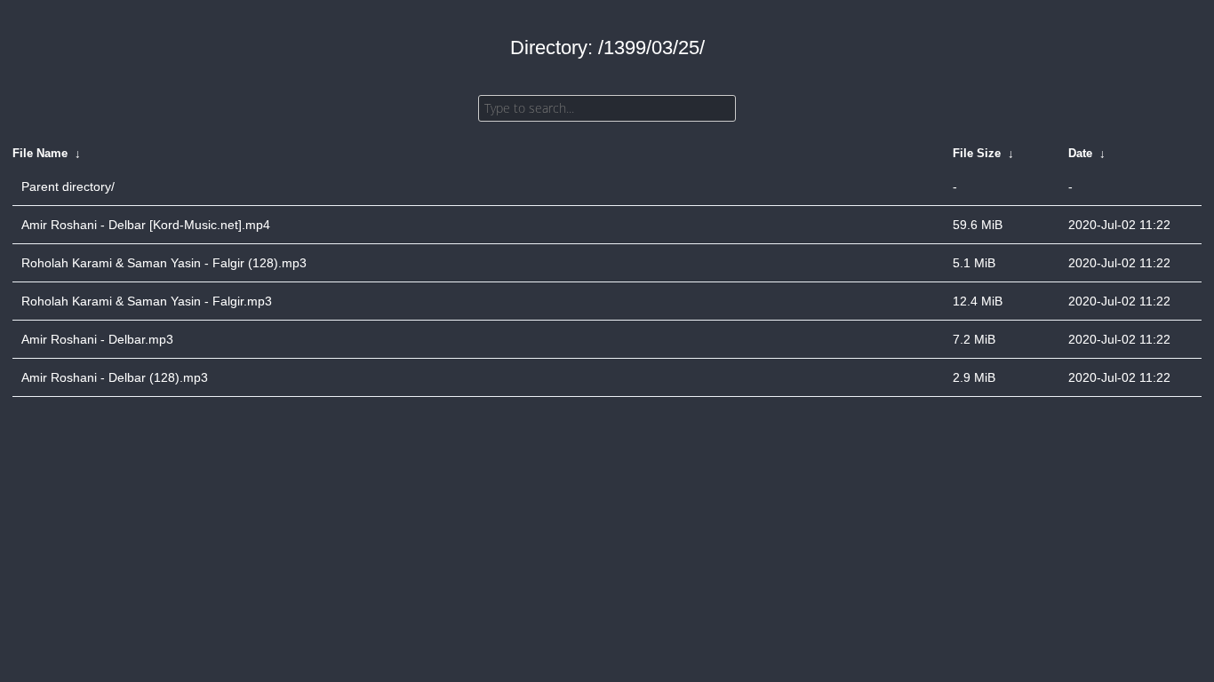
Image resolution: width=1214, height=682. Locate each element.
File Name (40, 153)
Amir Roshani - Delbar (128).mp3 (114, 377)
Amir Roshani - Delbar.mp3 (97, 339)
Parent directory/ (68, 186)
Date (1080, 153)
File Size (977, 153)
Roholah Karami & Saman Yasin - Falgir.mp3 (146, 301)
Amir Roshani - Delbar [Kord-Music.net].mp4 (145, 225)
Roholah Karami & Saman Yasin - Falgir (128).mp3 (164, 263)
